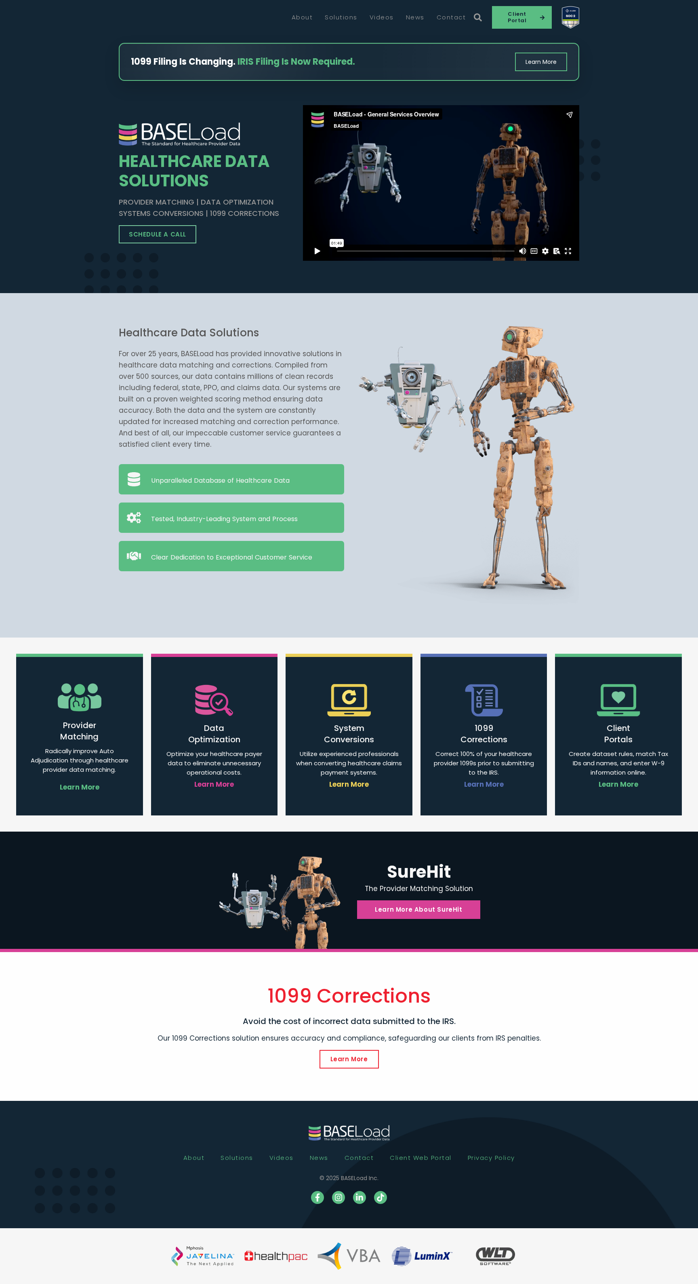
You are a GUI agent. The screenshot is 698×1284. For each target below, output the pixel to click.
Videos (382, 17)
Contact (451, 17)
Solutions (341, 17)
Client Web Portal (421, 1157)
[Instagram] (338, 1197)
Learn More (541, 62)
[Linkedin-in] (359, 1197)
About (302, 17)
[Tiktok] (380, 1197)
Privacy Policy (491, 1157)
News (415, 17)
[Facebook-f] (317, 1197)
